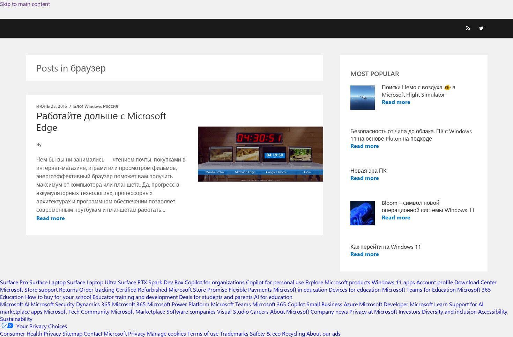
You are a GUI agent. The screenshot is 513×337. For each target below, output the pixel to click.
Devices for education (355, 289)
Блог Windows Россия (95, 106)
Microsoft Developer (383, 304)
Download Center (475, 282)
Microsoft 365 (129, 304)
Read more (50, 218)
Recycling (293, 333)
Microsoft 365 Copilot (278, 304)
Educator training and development (135, 296)
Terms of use (202, 333)
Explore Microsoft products (337, 282)
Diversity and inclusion (449, 311)
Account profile (434, 282)
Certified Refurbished (141, 289)
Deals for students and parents (216, 296)
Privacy (137, 333)
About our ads (323, 333)
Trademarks (234, 333)
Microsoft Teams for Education (419, 289)
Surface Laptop (47, 282)
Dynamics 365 (93, 304)
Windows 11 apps (393, 282)
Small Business (324, 304)
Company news (329, 311)
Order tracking (96, 289)
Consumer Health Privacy (30, 333)
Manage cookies (166, 333)
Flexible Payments (250, 289)
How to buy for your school (58, 296)
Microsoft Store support (29, 289)
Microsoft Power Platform (178, 304)
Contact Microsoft (105, 333)
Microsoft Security (53, 304)
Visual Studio (233, 311)
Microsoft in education (300, 289)
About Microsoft (289, 311)
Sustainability (16, 318)
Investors (410, 311)
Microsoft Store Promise (198, 289)
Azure (351, 304)
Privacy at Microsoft (373, 311)
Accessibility (492, 311)
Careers (259, 311)
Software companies (191, 311)
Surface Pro (14, 282)
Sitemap (72, 333)
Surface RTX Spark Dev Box (150, 282)
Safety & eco (265, 333)
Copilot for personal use (275, 282)
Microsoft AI (14, 304)
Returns (68, 289)
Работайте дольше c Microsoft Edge (101, 121)
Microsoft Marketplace (138, 311)
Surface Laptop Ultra (92, 282)
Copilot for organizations (215, 282)
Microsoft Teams (231, 304)
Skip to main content (25, 3)
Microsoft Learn (429, 304)
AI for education (273, 296)
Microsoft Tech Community (77, 311)
